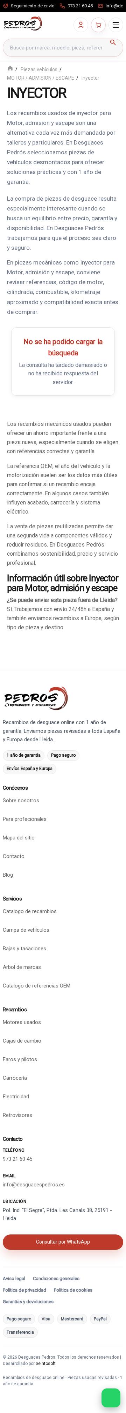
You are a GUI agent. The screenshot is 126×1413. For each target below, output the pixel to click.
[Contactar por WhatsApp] (111, 1397)
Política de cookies (73, 1290)
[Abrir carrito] (98, 25)
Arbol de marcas (22, 967)
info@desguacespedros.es (34, 1184)
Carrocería (15, 1078)
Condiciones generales (56, 1278)
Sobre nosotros (21, 800)
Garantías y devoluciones (28, 1301)
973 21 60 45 (17, 1159)
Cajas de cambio (22, 1041)
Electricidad (16, 1096)
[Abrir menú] (115, 25)
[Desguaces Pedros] (23, 23)
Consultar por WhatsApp (63, 1242)
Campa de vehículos (26, 930)
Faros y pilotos (20, 1059)
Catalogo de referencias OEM (36, 986)
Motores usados (22, 1022)
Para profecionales (25, 819)
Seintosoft (46, 1363)
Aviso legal (14, 1278)
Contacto (13, 856)
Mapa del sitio (19, 838)
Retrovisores (17, 1115)
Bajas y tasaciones (24, 948)
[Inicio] (10, 69)
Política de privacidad (24, 1290)
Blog (8, 875)
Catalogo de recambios (30, 911)
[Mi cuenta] (81, 25)
